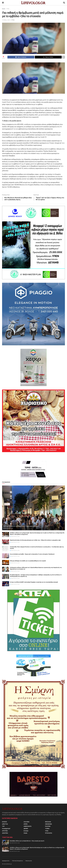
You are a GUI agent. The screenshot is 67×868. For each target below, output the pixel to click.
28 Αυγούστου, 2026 (8, 528)
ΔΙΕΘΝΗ (26, 828)
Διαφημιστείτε (5, 860)
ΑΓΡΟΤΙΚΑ (5, 830)
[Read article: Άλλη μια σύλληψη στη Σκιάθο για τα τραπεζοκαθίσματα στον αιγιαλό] (5, 562)
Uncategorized (6, 828)
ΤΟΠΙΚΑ (47, 828)
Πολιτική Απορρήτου (17, 860)
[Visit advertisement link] (33, 242)
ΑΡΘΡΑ (25, 824)
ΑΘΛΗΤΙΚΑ (5, 833)
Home (3, 8)
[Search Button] (64, 2)
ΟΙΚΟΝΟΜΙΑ (48, 824)
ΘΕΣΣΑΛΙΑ (48, 821)
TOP (3, 826)
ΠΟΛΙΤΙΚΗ (47, 826)
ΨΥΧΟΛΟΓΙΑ (48, 833)
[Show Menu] (3, 2)
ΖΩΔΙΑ (25, 833)
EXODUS (4, 821)
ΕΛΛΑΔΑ (26, 830)
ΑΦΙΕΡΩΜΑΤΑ (27, 826)
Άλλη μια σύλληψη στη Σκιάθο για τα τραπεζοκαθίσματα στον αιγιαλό (28, 560)
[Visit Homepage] (33, 2)
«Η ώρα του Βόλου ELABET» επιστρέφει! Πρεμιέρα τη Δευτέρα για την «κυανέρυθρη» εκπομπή (34, 582)
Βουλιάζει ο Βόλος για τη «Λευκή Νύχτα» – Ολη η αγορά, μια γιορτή (21, 526)
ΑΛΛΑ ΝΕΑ (26, 821)
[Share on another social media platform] (63, 57)
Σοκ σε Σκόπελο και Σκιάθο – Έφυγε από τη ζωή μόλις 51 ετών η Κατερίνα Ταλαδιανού (32, 554)
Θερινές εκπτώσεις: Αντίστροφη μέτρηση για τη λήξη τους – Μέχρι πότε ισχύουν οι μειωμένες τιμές (35, 540)
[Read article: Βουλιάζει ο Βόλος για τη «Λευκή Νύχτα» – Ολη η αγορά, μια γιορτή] (33, 507)
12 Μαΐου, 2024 (6, 20)
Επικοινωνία (29, 860)
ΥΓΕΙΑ (7, 8)
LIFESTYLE (5, 824)
